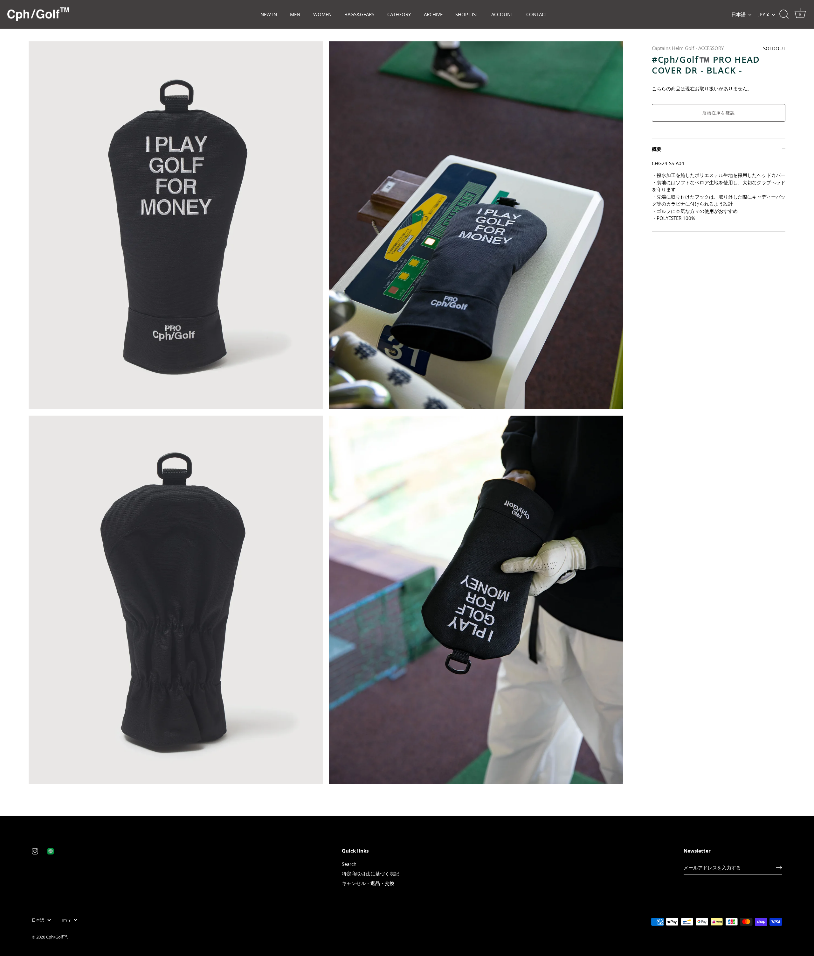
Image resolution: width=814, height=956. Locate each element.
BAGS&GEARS (359, 14)
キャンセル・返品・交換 (368, 883)
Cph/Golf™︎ (56, 937)
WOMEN (322, 14)
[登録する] (779, 867)
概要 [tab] (656, 149)
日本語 (738, 14)
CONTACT (536, 14)
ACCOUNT (502, 14)
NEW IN (268, 14)
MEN (295, 14)
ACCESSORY (711, 48)
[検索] (784, 14)
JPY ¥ (763, 14)
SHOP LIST (466, 14)
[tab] (718, 195)
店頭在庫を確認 (718, 113)
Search (349, 864)
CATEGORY (399, 14)
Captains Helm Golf (673, 48)
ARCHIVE (433, 14)
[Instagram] (35, 851)
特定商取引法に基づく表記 (370, 873)
